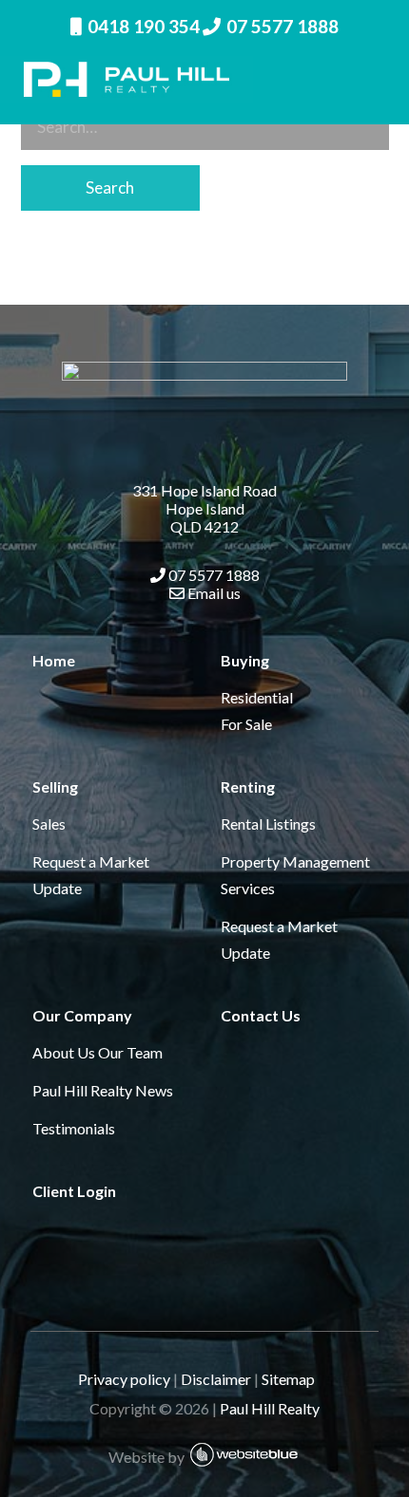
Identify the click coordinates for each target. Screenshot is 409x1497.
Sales (49, 823)
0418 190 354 (144, 26)
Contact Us (261, 1015)
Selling (55, 786)
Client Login (74, 1191)
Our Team (130, 1052)
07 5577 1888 (282, 26)
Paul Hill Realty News (102, 1090)
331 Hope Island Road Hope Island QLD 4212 (204, 508)
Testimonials (73, 1128)
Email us (213, 593)
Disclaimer (216, 1379)
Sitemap (297, 1379)
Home (53, 660)
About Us (63, 1052)
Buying (245, 660)
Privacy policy (124, 1379)
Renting (248, 786)
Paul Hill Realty (270, 1408)
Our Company (82, 1015)
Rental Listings (268, 823)
